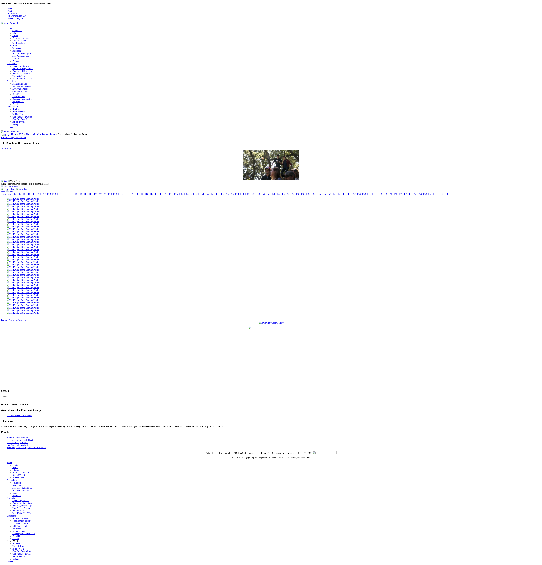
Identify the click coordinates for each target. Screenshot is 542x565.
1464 (298, 194)
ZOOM (15, 104)
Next (3, 191)
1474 (399, 194)
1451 (166, 194)
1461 (267, 194)
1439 (44, 194)
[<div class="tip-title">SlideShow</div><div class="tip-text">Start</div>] (4, 181)
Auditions (16, 51)
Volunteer (16, 48)
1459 (247, 194)
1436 (13, 194)
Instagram (16, 124)
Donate (15, 58)
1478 (440, 194)
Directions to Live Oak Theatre (21, 440)
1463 (288, 194)
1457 (227, 194)
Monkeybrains (18, 96)
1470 (359, 194)
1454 (196, 194)
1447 (125, 194)
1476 (420, 194)
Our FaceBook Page (21, 119)
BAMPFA (17, 94)
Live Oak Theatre (20, 89)
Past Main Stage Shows (22, 68)
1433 (3, 148)
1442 (74, 194)
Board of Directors (20, 38)
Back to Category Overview (13, 137)
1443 (84, 194)
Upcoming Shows (20, 66)
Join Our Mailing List (16, 16)
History (15, 35)
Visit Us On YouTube (22, 78)
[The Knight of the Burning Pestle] (23, 199)
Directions (11, 81)
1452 (176, 194)
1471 (369, 194)
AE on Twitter (18, 122)
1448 (135, 194)
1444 (95, 194)
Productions (12, 63)
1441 (64, 194)
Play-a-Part (12, 46)
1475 (410, 194)
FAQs (9, 11)
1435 (3, 194)
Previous (15, 186)
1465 (308, 194)
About (15, 33)
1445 (105, 194)
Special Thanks (19, 40)
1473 (389, 194)
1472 (379, 194)
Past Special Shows (21, 73)
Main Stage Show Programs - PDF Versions (26, 447)
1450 (156, 194)
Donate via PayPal (15, 18)
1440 (54, 194)
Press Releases (18, 111)
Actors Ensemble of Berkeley (20, 415)
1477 (430, 194)
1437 (23, 194)
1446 (115, 194)
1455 (206, 194)
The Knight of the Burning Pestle (40, 134)
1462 (278, 194)
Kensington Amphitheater (23, 99)
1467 (328, 194)
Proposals (16, 61)
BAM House (18, 101)
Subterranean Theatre (21, 86)
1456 (217, 194)
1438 (34, 194)
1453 (186, 194)
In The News (18, 114)
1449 (145, 194)
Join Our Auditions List (17, 445)
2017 (21, 134)
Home (9, 8)
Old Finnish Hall (19, 91)
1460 (257, 194)
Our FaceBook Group (22, 117)
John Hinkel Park (20, 84)
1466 (318, 194)
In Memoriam (18, 43)
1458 (237, 194)
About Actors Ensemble (17, 437)
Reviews (16, 109)
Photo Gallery (18, 76)
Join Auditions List (20, 56)
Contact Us (12, 13)
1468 (338, 194)
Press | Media (13, 106)
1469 (349, 194)
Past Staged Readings (22, 71)
